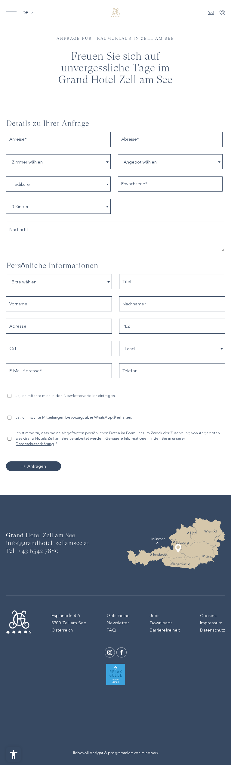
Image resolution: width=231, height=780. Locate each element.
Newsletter (118, 623)
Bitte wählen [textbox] (24, 282)
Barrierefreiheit (165, 630)
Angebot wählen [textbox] (140, 162)
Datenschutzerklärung (35, 443)
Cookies (208, 615)
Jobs (154, 615)
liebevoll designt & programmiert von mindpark (115, 752)
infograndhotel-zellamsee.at (47, 544)
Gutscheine (118, 615)
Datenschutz (212, 630)
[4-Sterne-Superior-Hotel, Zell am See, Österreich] (115, 13)
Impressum (211, 623)
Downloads (161, 623)
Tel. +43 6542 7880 (32, 551)
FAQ (111, 630)
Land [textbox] (130, 348)
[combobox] (58, 161)
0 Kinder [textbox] (20, 206)
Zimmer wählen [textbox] (27, 162)
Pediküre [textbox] (21, 184)
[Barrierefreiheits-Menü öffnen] (13, 754)
